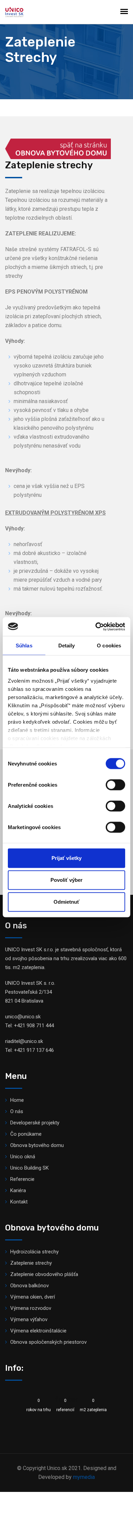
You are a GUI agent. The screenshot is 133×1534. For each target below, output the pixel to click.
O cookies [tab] (109, 645)
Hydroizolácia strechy (34, 1252)
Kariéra (18, 1190)
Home (17, 1100)
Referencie (22, 1179)
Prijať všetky (66, 858)
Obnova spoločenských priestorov (48, 1342)
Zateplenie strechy (31, 1263)
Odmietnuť (66, 902)
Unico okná (22, 1156)
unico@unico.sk (23, 1017)
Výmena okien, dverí (32, 1297)
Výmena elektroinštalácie (38, 1331)
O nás (16, 1111)
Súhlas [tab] (24, 645)
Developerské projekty (34, 1123)
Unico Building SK (29, 1168)
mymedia (84, 1477)
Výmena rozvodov (30, 1308)
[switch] (115, 784)
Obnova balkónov (29, 1285)
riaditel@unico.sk (24, 1041)
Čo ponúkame (26, 1134)
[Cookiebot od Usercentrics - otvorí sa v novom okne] (95, 626)
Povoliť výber (66, 880)
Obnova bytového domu (37, 1145)
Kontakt (19, 1202)
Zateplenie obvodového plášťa (44, 1274)
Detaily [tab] (66, 645)
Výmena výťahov (28, 1319)
